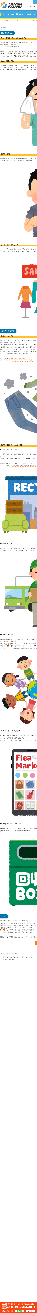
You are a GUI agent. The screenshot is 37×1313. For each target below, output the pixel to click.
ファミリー (24, 20)
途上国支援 (7, 643)
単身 (16, 953)
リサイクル (3, 927)
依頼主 (17, 20)
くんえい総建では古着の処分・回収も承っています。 (16, 358)
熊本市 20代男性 (8, 959)
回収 (6, 342)
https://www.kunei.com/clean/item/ (23, 360)
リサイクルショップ (7, 449)
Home (1, 20)
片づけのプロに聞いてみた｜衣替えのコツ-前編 (17, 957)
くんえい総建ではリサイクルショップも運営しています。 (17, 463)
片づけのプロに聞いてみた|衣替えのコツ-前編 (19, 51)
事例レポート (9, 20)
